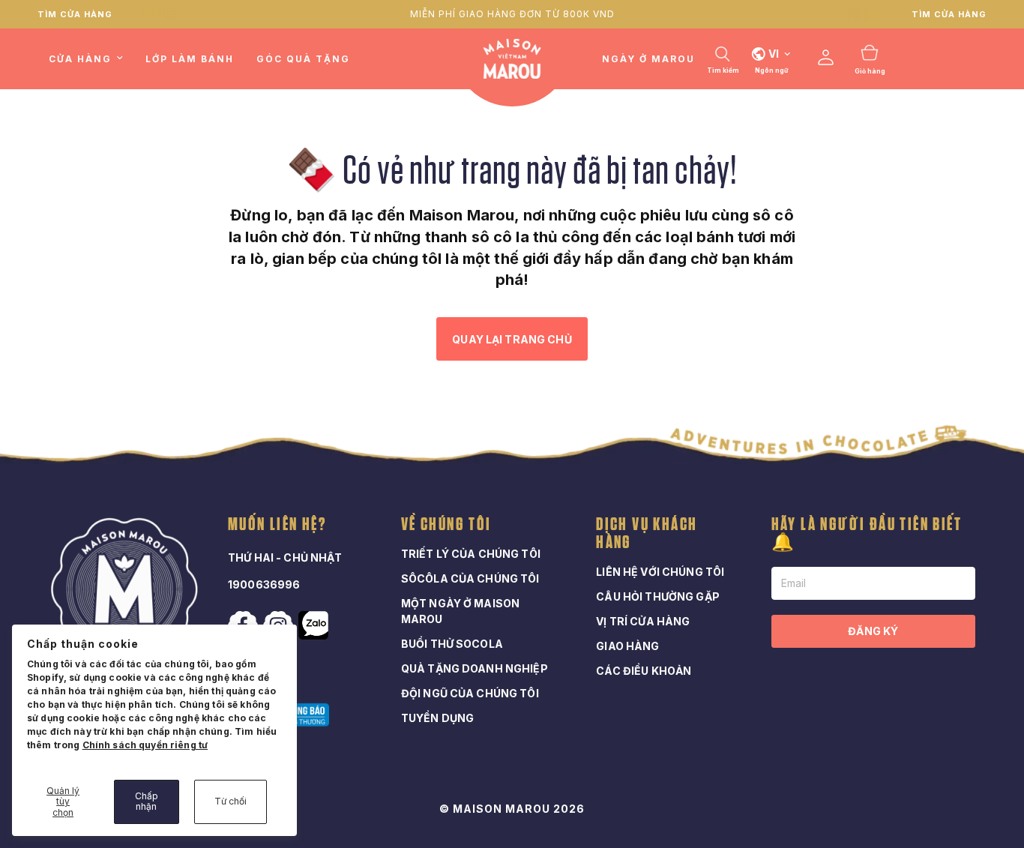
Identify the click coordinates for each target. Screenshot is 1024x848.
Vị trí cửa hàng (643, 621)
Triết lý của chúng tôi (470, 553)
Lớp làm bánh (189, 58)
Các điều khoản (643, 670)
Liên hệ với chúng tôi (660, 571)
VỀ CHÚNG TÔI (446, 525)
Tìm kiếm (723, 70)
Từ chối (230, 801)
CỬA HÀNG (80, 58)
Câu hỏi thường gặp (658, 596)
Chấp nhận (146, 801)
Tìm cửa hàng (74, 14)
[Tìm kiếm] (722, 54)
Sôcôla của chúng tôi (470, 578)
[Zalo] (314, 625)
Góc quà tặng (303, 58)
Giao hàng (627, 646)
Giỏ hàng (870, 71)
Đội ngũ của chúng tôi (470, 693)
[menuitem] (91, 58)
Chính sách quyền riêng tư (145, 745)
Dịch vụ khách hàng (646, 534)
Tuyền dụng (437, 718)
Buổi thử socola (452, 643)
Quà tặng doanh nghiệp (474, 668)
